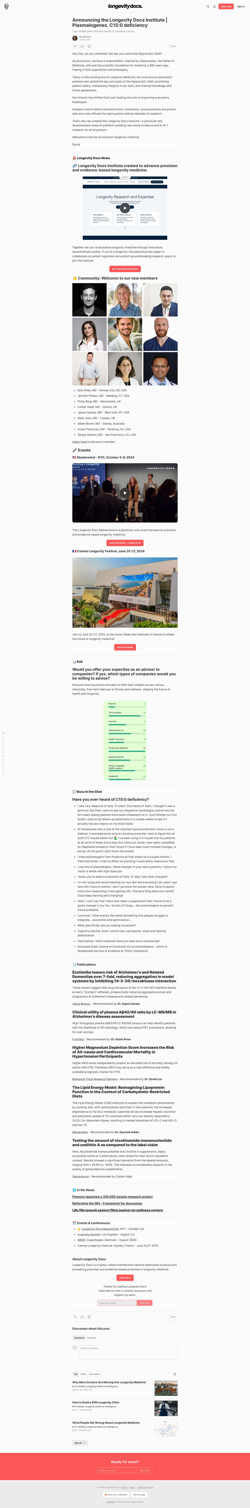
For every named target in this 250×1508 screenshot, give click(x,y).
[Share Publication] (214, 6)
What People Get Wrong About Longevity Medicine (106, 1422)
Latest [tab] (83, 1374)
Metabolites (80, 1132)
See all (78, 1442)
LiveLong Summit (89, 1234)
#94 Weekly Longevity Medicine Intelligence (94, 1406)
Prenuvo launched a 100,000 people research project (112, 1196)
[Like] (75, 46)
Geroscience (80, 1176)
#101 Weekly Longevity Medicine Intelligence (95, 1426)
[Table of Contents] (3, 754)
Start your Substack (117, 1494)
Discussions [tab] (94, 1374)
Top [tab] (75, 1374)
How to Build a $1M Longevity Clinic (95, 1402)
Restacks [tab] (91, 1338)
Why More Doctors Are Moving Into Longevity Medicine (109, 1382)
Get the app (139, 1494)
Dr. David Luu (85, 37)
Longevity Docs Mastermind (100, 1229)
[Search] (208, 6)
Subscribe (226, 6)
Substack (110, 1501)
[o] (125, 208)
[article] (125, 1388)
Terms (132, 1487)
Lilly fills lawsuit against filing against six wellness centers (117, 1210)
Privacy (124, 1487)
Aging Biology (81, 1003)
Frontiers (78, 1039)
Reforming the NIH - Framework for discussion (107, 1203)
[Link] (68, 158)
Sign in (241, 6)
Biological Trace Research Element (94, 1079)
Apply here (79, 442)
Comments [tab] (79, 1338)
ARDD (81, 1240)
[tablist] (84, 1338)
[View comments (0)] (82, 46)
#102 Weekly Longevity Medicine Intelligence (95, 1386)
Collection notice (145, 1487)
